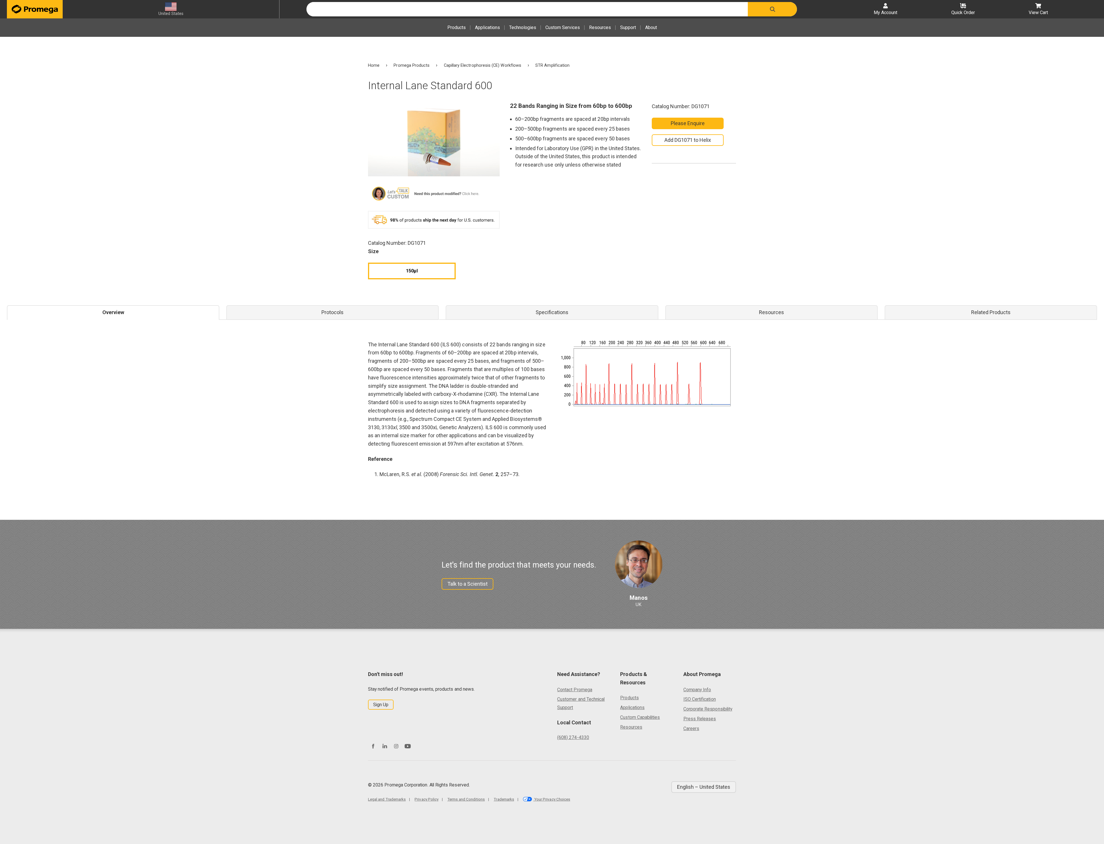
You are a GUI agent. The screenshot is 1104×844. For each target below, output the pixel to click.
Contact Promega (574, 689)
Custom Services (562, 27)
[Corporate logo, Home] (35, 9)
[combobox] (527, 9)
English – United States (703, 787)
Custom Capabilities (640, 717)
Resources (600, 27)
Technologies (522, 27)
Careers (691, 728)
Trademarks (504, 799)
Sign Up (380, 704)
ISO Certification (699, 699)
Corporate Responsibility (707, 709)
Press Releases (699, 718)
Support (628, 27)
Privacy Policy (426, 799)
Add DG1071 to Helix (687, 140)
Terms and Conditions (466, 799)
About (651, 27)
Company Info (697, 689)
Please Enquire (688, 123)
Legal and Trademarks (387, 799)
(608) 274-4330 (573, 737)
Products (456, 27)
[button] (772, 9)
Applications (487, 27)
